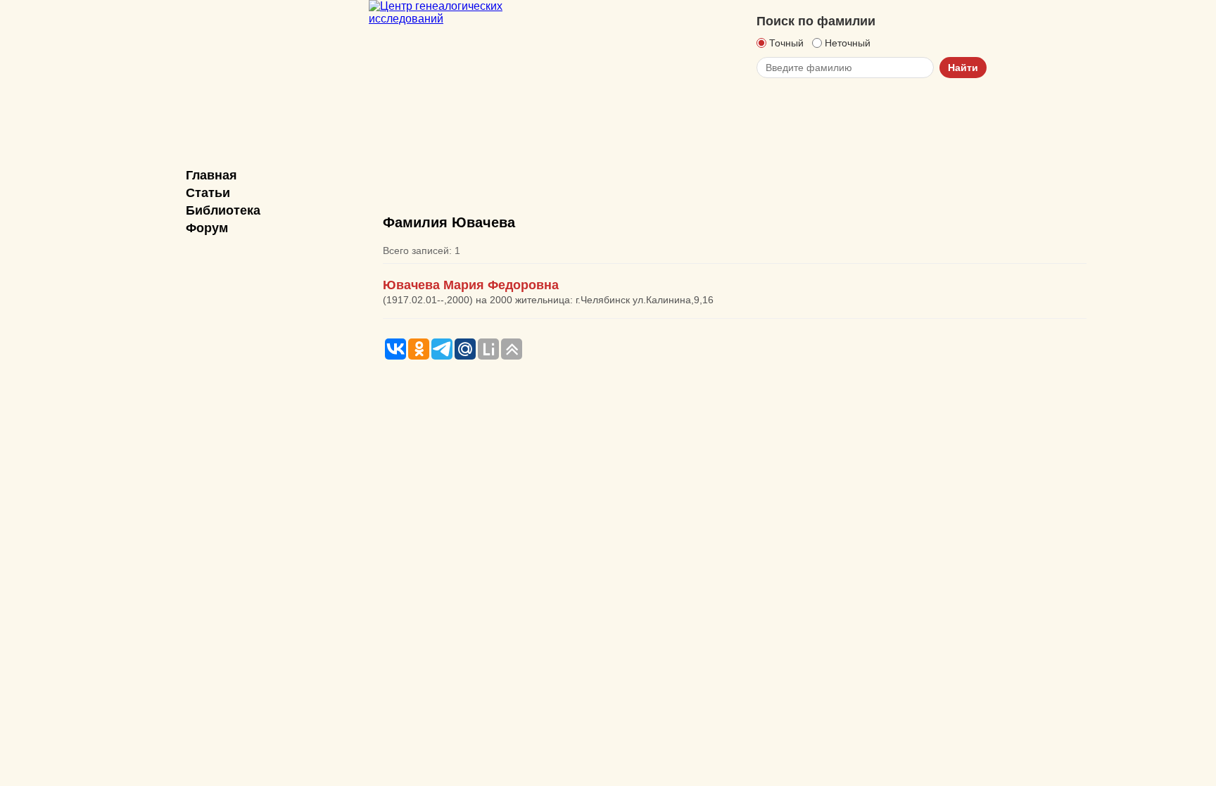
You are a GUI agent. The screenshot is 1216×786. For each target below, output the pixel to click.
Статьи (208, 193)
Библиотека (223, 210)
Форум (207, 228)
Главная (211, 175)
